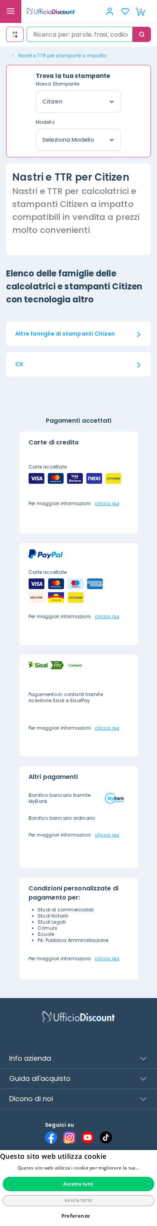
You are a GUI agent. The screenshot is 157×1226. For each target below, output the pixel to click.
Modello (45, 122)
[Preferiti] (125, 11)
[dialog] (78, 1188)
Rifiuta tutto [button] (78, 1200)
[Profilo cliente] (109, 11)
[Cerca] (142, 34)
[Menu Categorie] (10, 11)
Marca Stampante (58, 84)
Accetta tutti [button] (78, 1184)
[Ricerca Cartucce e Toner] (15, 34)
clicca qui (107, 503)
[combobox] (80, 34)
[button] (78, 1216)
